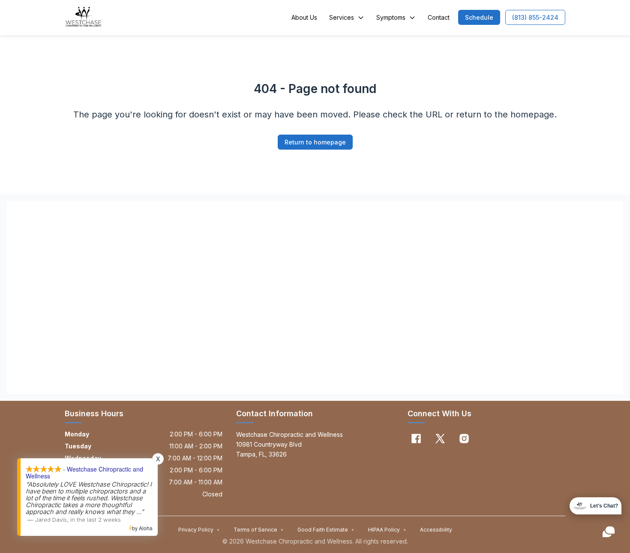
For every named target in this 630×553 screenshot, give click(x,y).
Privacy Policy (199, 529)
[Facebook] (416, 438)
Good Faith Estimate (325, 529)
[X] (440, 438)
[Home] (83, 17)
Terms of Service (259, 529)
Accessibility (436, 529)
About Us (304, 17)
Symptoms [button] (390, 17)
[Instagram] (464, 438)
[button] (479, 17)
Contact (439, 17)
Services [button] (341, 17)
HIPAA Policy (387, 529)
